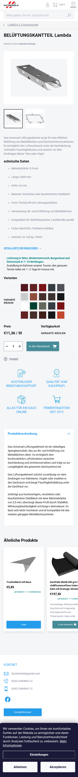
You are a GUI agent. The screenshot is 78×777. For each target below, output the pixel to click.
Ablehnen (20, 767)
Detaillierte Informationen (20, 248)
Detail (23, 624)
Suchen (69, 15)
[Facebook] (7, 698)
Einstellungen (39, 754)
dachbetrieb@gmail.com (25, 673)
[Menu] (73, 5)
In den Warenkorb (39, 346)
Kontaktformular (22, 712)
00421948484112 (22, 681)
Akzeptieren (58, 767)
